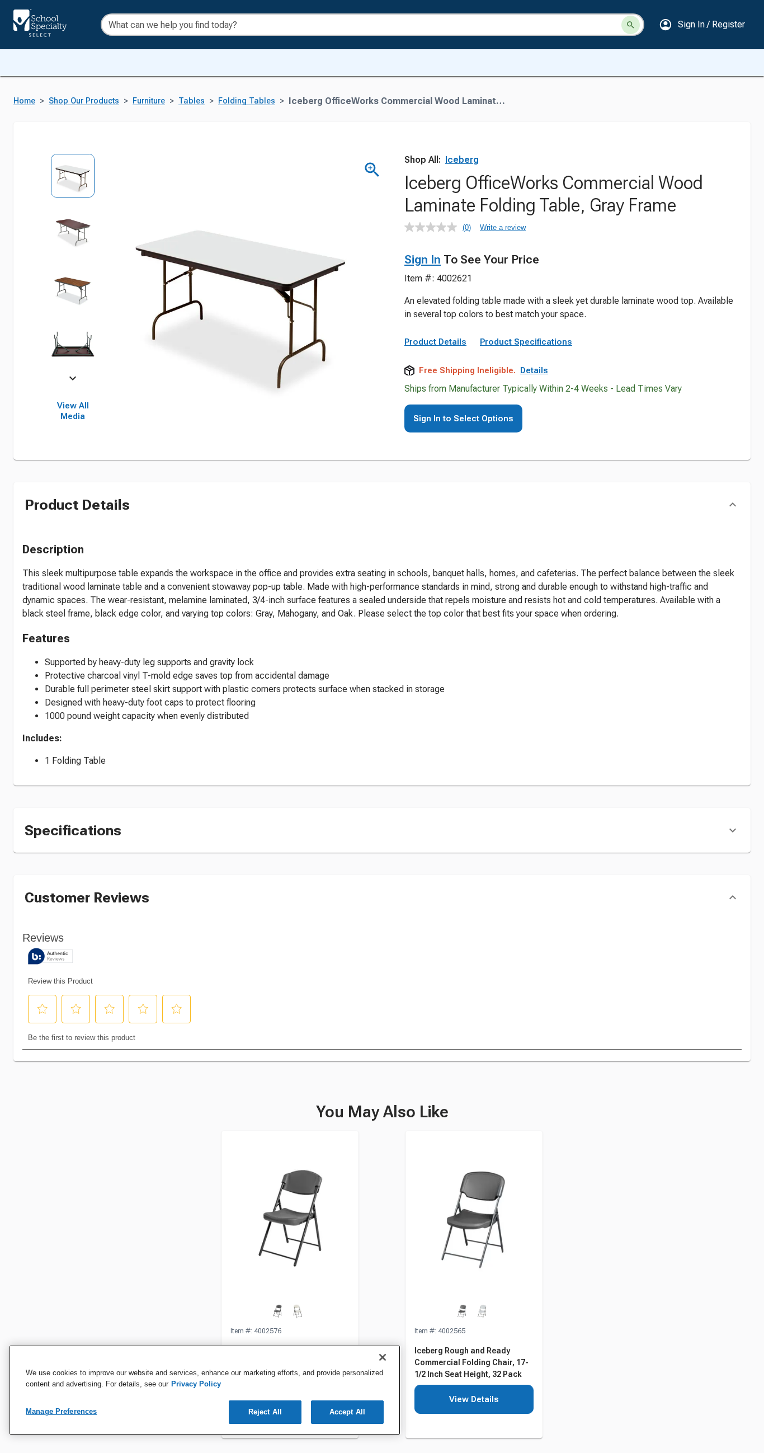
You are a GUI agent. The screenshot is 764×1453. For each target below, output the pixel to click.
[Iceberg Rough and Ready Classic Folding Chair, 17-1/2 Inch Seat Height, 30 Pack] (290, 1228)
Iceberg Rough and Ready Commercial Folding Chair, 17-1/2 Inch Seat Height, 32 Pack (471, 1362)
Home (24, 101)
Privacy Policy (196, 1384)
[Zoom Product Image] (372, 169)
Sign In (422, 259)
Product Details (435, 342)
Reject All (265, 1412)
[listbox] (73, 265)
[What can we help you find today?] (630, 25)
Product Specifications (526, 342)
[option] (73, 181)
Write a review (503, 227)
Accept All (347, 1412)
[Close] (382, 1357)
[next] (73, 380)
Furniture (149, 101)
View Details (474, 1399)
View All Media (73, 411)
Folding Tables (246, 101)
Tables (191, 101)
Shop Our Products (84, 101)
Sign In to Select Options (463, 418)
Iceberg (462, 159)
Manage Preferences (61, 1411)
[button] (702, 24)
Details (534, 370)
